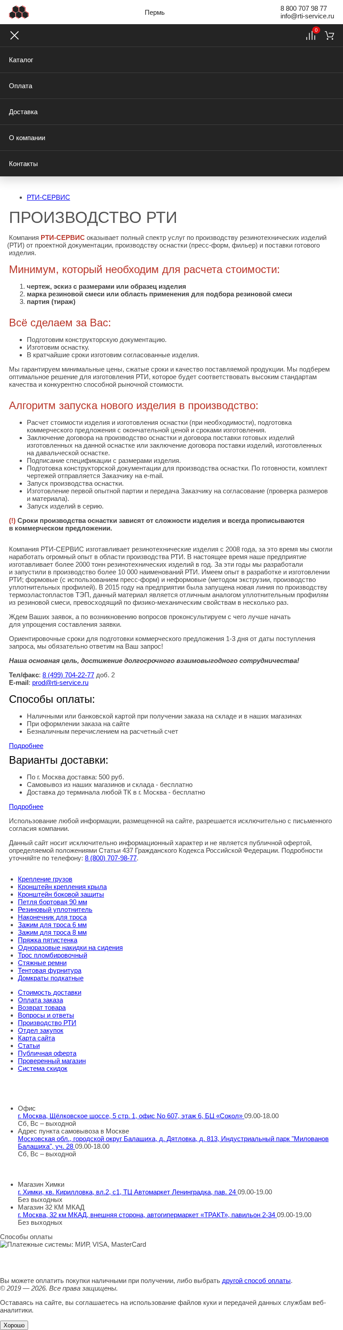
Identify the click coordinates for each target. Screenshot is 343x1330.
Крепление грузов (45, 879)
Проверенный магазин (52, 1061)
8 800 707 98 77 (303, 8)
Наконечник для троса (52, 917)
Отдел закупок (40, 1030)
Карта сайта (36, 1038)
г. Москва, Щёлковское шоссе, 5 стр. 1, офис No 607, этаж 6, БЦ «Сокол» (131, 1116)
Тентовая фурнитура (49, 970)
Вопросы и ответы (46, 1015)
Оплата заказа (40, 1000)
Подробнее (26, 745)
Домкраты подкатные (51, 978)
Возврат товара (42, 1007)
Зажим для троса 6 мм (52, 924)
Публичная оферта (47, 1053)
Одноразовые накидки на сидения (70, 947)
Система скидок (42, 1068)
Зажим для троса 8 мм (52, 932)
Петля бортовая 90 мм (52, 902)
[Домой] (19, 12)
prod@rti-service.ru (60, 682)
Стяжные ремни (42, 962)
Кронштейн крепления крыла (62, 886)
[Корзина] (329, 35)
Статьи (29, 1045)
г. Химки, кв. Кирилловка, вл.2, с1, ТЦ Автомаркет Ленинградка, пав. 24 (128, 1192)
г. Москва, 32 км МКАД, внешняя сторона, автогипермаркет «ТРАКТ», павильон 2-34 (147, 1215)
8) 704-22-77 (68, 675)
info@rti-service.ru (307, 16)
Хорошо (14, 1325)
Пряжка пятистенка (47, 940)
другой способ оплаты (256, 1280)
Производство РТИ (47, 1022)
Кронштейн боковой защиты (61, 894)
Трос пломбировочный (52, 955)
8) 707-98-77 (111, 858)
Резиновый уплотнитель (55, 909)
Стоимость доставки (49, 992)
